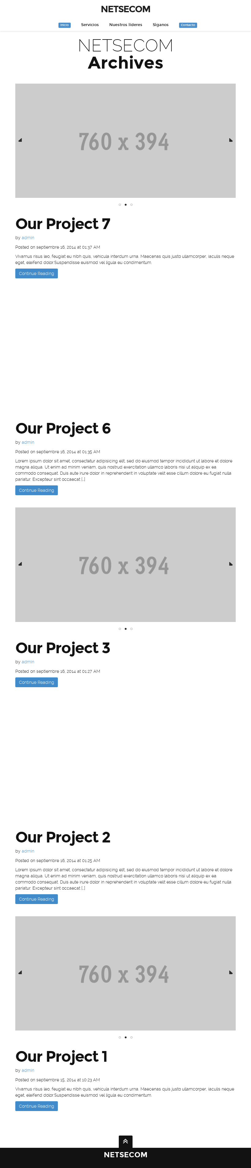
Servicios (90, 24)
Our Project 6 (63, 428)
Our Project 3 (62, 648)
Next (231, 138)
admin (28, 237)
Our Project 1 (61, 1056)
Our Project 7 (62, 224)
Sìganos (161, 24)
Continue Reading (36, 273)
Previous (20, 138)
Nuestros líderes (125, 24)
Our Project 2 (62, 837)
